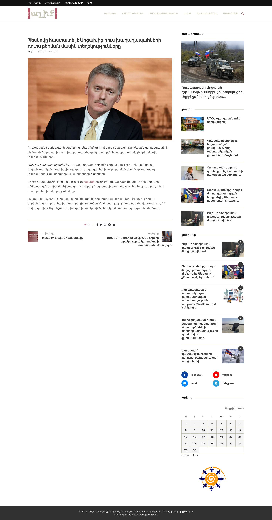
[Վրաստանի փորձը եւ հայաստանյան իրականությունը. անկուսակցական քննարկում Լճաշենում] (192, 146)
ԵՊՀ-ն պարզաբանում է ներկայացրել (223, 120)
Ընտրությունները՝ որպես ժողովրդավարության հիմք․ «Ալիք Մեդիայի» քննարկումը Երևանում (224, 195)
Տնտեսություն (207, 13)
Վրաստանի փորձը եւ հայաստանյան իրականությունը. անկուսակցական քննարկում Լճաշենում (222, 148)
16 (194, 437)
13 (230, 430)
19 (221, 437)
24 (203, 443)
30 (194, 450)
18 (212, 437)
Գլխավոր (110, 13)
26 (221, 443)
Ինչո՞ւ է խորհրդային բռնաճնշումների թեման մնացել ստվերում (224, 216)
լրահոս (186, 109)
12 (221, 430)
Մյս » (195, 455)
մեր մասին (34, 2)
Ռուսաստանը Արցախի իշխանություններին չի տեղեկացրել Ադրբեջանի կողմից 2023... (212, 92)
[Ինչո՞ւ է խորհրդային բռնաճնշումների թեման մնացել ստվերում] (192, 218)
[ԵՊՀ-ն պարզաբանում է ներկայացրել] (192, 124)
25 (212, 443)
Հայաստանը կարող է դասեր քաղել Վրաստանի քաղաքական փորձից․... (225, 171)
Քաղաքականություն (163, 13)
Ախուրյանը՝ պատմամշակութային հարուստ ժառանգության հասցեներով (198, 356)
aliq (30, 51)
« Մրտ (185, 455)
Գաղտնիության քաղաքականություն (136, 514)
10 (203, 430)
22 (185, 443)
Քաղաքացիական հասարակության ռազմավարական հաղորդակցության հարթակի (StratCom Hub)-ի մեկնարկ (199, 298)
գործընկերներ (74, 2)
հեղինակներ (52, 2)
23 (194, 443)
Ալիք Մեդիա (186, 511)
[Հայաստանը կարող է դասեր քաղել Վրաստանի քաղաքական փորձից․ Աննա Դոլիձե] (192, 173)
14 (239, 430)
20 (230, 437)
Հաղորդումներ (133, 13)
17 (203, 437)
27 (230, 443)
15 (185, 437)
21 (239, 437)
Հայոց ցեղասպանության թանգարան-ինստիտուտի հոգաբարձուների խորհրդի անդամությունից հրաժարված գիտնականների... (199, 329)
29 (185, 450)
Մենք (187, 13)
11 (212, 430)
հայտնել (89, 181)
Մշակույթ (230, 13)
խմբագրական (192, 33)
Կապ (89, 2)
